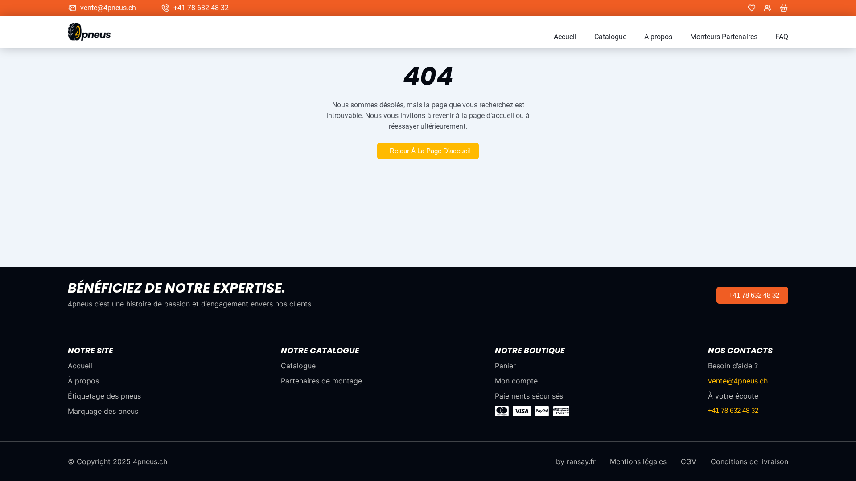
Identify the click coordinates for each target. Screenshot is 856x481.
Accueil (565, 37)
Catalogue (610, 37)
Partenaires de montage (321, 380)
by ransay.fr (576, 461)
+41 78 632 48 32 (201, 8)
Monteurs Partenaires (723, 37)
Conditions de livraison (749, 461)
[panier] (783, 8)
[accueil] (93, 32)
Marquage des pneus (103, 411)
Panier (505, 365)
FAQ (781, 37)
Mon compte (516, 380)
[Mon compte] (767, 8)
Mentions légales (638, 461)
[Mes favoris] (751, 8)
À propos (658, 37)
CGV (688, 461)
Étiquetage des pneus (104, 395)
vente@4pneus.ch (108, 8)
